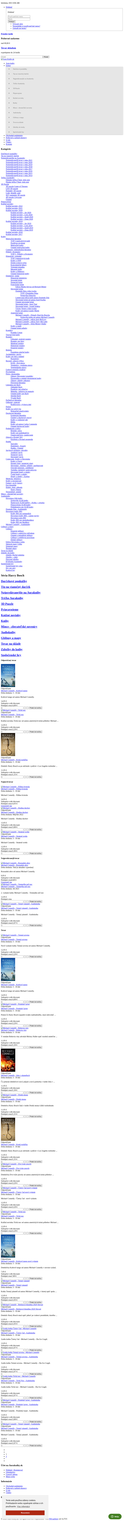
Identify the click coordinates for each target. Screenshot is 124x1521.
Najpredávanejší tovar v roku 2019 (19, 165)
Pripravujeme (17, 93)
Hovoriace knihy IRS (14, 511)
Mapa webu (10, 1477)
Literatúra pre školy (13, 385)
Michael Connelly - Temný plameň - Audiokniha (19, 908)
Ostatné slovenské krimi (25, 302)
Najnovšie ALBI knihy (19, 500)
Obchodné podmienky (14, 135)
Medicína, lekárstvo (13, 479)
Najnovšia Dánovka (28, 295)
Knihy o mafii (16, 326)
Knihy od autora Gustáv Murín (27, 311)
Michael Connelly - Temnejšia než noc (15, 886)
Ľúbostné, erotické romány (21, 339)
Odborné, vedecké (13, 402)
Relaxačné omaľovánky (20, 411)
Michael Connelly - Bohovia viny (14, 1030)
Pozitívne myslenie (18, 243)
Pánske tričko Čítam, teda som (17, 182)
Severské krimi (16, 280)
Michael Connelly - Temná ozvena (14, 939)
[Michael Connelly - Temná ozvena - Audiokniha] (20, 1352)
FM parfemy (53, 1519)
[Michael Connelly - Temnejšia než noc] (16, 884)
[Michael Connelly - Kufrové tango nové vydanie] (8, 1257)
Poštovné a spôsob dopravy (16, 138)
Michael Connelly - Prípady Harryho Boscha (33, 315)
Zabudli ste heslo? (19, 28)
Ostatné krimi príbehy (19, 328)
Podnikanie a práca (13, 428)
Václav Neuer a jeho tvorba (26, 309)
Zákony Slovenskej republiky (22, 376)
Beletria (9, 350)
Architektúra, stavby (13, 354)
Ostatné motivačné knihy (20, 247)
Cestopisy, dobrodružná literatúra (18, 250)
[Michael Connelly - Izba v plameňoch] (8, 1071)
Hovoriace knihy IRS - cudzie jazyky (25, 516)
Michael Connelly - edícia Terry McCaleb (31, 322)
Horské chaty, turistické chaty (22, 463)
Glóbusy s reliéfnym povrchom (22, 538)
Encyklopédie (11, 485)
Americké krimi (17, 313)
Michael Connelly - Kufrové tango (14, 691)
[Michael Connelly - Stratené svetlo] (15, 832)
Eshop (8, 65)
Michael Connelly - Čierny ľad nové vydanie (18, 1192)
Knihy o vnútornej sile (19, 420)
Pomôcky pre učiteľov (19, 389)
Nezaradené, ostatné (13, 492)
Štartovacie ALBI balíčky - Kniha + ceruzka (27, 503)
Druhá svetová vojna (19, 263)
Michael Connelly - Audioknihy (18, 524)
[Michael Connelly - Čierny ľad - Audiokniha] (19, 1328)
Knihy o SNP (16, 261)
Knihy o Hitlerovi (17, 271)
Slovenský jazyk (17, 457)
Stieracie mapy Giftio (14, 544)
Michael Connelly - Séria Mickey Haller (31, 324)
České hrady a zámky (19, 474)
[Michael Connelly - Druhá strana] (14, 1095)
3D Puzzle (16, 88)
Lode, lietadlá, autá (13, 193)
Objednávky (10, 1472)
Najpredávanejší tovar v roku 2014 (19, 175)
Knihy (15, 103)
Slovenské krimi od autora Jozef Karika (31, 300)
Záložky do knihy (19, 127)
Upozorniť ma (6, 806)
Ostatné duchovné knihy (20, 426)
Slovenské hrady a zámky (20, 472)
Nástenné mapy (12, 546)
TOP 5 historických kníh (20, 258)
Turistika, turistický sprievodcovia (23, 470)
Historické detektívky (19, 278)
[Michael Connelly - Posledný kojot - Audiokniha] (20, 1400)
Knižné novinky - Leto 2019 (21, 226)
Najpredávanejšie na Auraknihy (23, 79)
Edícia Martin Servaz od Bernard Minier (31, 287)
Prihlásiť (12, 22)
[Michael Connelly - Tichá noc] (13, 710)
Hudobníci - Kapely (18, 446)
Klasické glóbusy (17, 531)
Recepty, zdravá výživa (15, 361)
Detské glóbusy (17, 540)
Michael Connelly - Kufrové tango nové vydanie (19, 1261)
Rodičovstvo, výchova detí (21, 404)
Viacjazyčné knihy (13, 335)
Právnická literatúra (18, 383)
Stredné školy (16, 396)
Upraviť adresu (11, 1474)
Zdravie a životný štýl (14, 437)
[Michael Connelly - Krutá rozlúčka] (8, 755)
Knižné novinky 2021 (14, 208)
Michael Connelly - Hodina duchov (14, 812)
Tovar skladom (8, 48)
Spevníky (14, 444)
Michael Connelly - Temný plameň (14, 1285)
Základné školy (16, 387)
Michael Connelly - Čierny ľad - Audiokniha (18, 1333)
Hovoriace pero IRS (18, 518)
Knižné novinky (18, 98)
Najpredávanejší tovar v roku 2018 (19, 167)
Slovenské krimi (17, 289)
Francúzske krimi (17, 285)
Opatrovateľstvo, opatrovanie (22, 435)
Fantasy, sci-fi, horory (14, 483)
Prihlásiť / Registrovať (14, 1470)
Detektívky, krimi (12, 276)
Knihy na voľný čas (13, 409)
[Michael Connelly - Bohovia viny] (15, 1028)
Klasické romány (17, 348)
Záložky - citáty (12, 557)
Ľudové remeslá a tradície (15, 370)
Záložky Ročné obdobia (15, 555)
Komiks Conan (16, 333)
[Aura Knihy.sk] (7, 59)
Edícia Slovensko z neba (15, 542)
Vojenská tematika (18, 267)
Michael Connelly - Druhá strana (13, 1099)
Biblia (13, 422)
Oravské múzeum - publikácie (22, 468)
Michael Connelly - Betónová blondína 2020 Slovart (21, 1309)
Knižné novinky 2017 (14, 234)
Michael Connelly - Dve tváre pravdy (15, 1168)
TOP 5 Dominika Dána (29, 293)
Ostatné (9, 199)
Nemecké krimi (16, 282)
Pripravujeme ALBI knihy (21, 505)
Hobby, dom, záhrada (14, 487)
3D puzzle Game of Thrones (17, 186)
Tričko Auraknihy (19, 83)
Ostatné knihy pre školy (20, 394)
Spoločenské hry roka (14, 566)
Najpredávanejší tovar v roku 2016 (19, 171)
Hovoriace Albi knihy (14, 498)
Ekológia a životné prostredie (22, 439)
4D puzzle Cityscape (14, 197)
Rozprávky (15, 359)
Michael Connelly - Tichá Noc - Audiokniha (18, 1381)
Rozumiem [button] (25, 1513)
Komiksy (9, 330)
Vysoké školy (16, 398)
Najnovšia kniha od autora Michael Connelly (37, 317)
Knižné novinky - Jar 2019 (21, 223)
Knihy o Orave (16, 461)
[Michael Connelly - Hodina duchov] (15, 808)
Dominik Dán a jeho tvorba (26, 291)
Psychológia (10, 372)
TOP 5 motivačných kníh (20, 241)
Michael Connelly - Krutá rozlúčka (14, 760)
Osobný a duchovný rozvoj (21, 418)
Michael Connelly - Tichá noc (12, 715)
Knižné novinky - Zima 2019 (22, 230)
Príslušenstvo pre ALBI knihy (22, 507)
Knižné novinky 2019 (14, 221)
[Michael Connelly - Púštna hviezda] (15, 787)
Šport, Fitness (16, 490)
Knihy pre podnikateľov (20, 433)
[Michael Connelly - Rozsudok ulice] (15, 863)
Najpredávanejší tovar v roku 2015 (19, 173)
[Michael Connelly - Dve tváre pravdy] (16, 1164)
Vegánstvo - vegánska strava (21, 365)
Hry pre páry (11, 568)
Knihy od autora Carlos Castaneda (24, 424)
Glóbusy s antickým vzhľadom (22, 533)
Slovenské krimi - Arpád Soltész (28, 306)
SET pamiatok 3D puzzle (15, 195)
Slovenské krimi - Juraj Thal (26, 304)
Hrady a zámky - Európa (20, 476)
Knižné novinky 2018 (14, 232)
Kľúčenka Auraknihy (14, 562)
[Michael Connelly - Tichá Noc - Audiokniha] (18, 1376)
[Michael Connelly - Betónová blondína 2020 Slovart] (22, 1305)
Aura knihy (10, 63)
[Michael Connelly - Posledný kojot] (15, 1004)
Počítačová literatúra (13, 400)
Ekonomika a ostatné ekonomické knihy (26, 378)
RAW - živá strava (18, 363)
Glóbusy (9, 529)
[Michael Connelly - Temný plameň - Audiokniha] (20, 904)
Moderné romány (17, 343)
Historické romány (18, 346)
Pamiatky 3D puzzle (13, 191)
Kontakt (9, 144)
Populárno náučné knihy (20, 352)
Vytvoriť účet (18, 24)
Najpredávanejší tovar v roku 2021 (19, 160)
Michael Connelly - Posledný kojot (14, 1008)
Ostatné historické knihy (20, 274)
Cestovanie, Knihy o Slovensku (18, 459)
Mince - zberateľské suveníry (22, 108)
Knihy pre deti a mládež (15, 357)
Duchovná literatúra (13, 413)
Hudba (8, 442)
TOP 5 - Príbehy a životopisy (22, 254)
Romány (9, 337)
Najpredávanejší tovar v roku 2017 (19, 169)
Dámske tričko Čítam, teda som (18, 180)
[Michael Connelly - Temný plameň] (15, 1281)
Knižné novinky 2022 (14, 206)
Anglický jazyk (16, 452)
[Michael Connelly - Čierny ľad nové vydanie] (19, 1188)
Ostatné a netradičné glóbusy (22, 535)
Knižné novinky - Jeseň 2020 (22, 217)
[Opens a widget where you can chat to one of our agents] (115, 1517)
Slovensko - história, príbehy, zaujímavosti (27, 466)
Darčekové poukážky (20, 69)
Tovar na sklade (18, 122)
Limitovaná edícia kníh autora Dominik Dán (32, 298)
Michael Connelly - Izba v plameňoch (15, 1075)
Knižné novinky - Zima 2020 (22, 219)
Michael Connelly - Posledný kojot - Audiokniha (19, 1404)
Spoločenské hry (18, 132)
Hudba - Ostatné (17, 448)
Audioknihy (17, 113)
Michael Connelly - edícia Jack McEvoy (31, 319)
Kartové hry (10, 570)
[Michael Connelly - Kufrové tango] (8, 686)
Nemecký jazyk (17, 455)
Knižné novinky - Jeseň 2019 (22, 228)
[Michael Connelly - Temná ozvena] (15, 935)
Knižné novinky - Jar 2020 (21, 213)
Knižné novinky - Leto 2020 (21, 215)
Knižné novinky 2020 (14, 210)
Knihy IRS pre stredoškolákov (22, 520)
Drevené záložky (12, 559)
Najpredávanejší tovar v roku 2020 (19, 162)
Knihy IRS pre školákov (20, 522)
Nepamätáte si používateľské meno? (26, 26)
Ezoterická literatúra (18, 415)
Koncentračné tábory (19, 265)
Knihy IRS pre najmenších (21, 514)
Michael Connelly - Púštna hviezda (14, 789)
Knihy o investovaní (13, 481)
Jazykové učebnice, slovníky (17, 450)
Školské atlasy (11, 548)
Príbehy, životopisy (13, 252)
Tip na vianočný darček (21, 74)
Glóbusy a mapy (18, 117)
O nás (8, 140)
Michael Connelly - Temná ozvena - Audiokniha (19, 1357)
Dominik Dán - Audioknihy (16, 509)
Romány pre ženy (17, 341)
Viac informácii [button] (23, 1506)
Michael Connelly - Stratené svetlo (14, 836)
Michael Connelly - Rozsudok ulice (14, 865)
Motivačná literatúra (13, 239)
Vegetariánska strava (18, 367)
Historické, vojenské (13, 256)
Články (8, 142)
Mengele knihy (16, 269)
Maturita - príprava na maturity (22, 391)
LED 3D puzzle (12, 189)
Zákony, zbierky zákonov (20, 380)
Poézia (8, 407)
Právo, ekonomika (13, 374)
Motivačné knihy (17, 245)
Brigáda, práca (16, 431)
